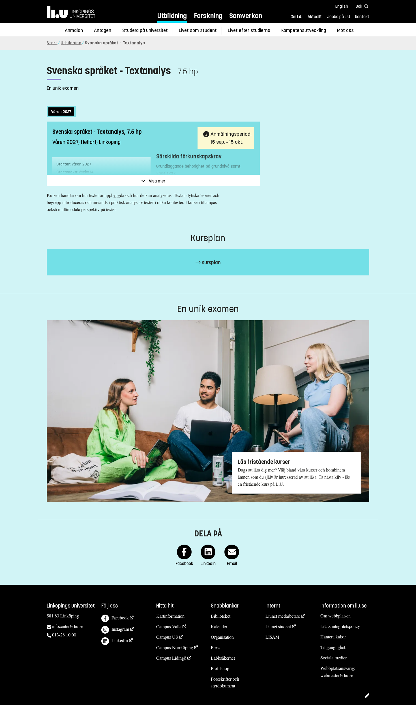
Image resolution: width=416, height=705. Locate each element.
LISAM (272, 637)
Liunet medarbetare (282, 616)
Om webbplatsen (335, 616)
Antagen (102, 30)
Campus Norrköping (174, 647)
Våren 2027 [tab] (61, 111)
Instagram (120, 629)
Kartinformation (170, 616)
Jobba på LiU (338, 16)
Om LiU (297, 16)
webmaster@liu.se (336, 675)
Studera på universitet (145, 30)
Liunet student (278, 626)
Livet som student (198, 30)
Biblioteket (220, 616)
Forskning (208, 15)
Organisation (222, 637)
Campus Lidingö (171, 658)
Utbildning (172, 15)
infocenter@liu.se (67, 626)
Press (215, 647)
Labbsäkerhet (223, 658)
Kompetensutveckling (303, 30)
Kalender (219, 626)
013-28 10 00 (64, 635)
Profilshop (220, 668)
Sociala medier (333, 658)
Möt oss (345, 30)
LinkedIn (119, 640)
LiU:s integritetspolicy (340, 626)
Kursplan (211, 262)
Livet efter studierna (249, 30)
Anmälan (74, 30)
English (341, 6)
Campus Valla (168, 626)
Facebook (120, 618)
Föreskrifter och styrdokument (225, 682)
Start (52, 43)
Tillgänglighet (332, 647)
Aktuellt (315, 16)
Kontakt (362, 16)
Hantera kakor (333, 637)
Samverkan (245, 15)
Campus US (167, 637)
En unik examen (63, 88)
